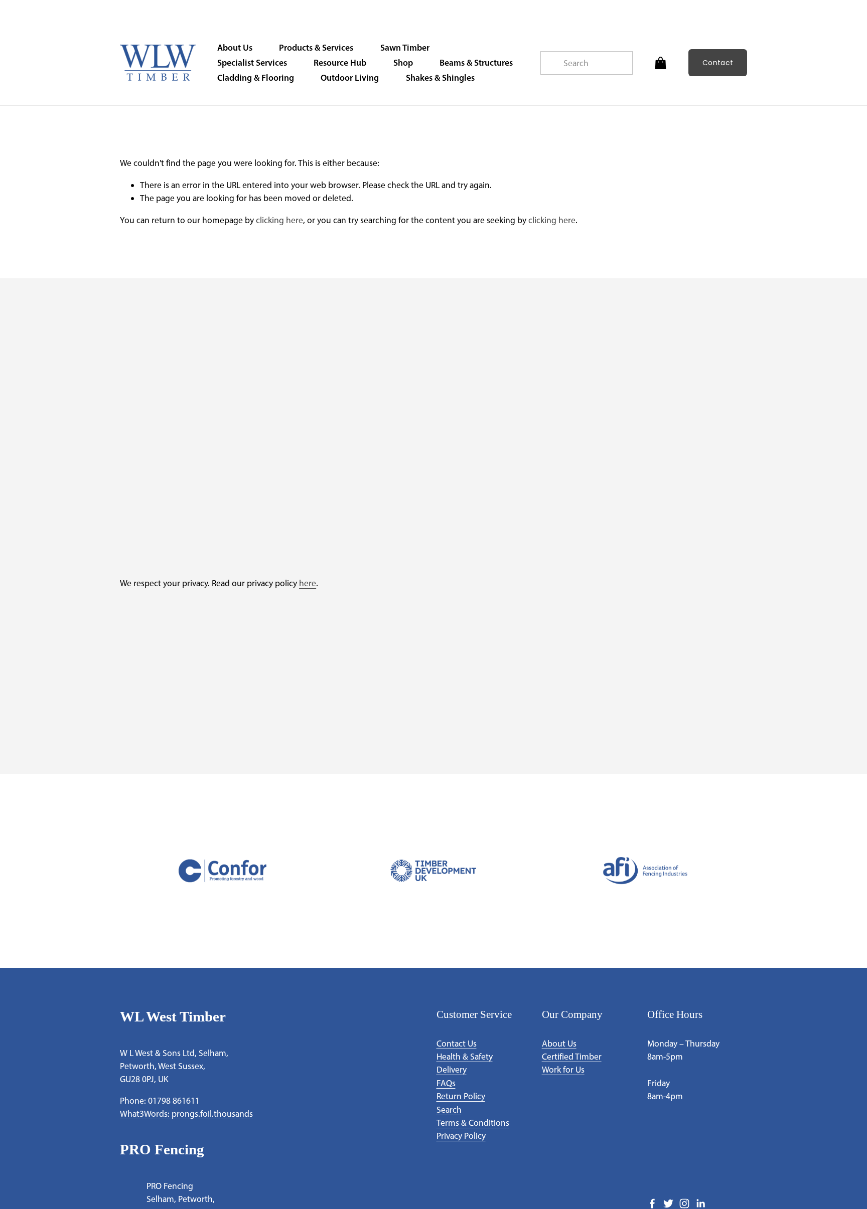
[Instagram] (684, 1203)
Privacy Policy (461, 1135)
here (307, 583)
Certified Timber (572, 1056)
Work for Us (563, 1069)
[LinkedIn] (700, 1203)
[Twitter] (668, 1203)
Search (449, 1109)
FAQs (446, 1083)
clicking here (279, 220)
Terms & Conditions (473, 1122)
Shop (403, 62)
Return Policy (461, 1096)
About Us (559, 1043)
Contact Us (457, 1043)
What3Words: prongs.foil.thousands (186, 1113)
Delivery (452, 1069)
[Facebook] (652, 1203)
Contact (717, 63)
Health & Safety (465, 1056)
